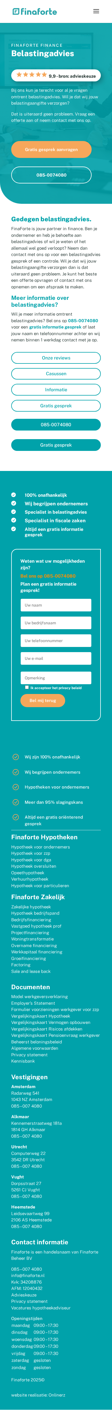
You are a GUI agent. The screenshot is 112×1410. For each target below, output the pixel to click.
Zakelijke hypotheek (31, 906)
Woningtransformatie (32, 938)
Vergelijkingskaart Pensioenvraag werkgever (55, 1035)
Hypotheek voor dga (31, 859)
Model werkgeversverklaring (39, 996)
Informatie (56, 389)
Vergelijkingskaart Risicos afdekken (46, 1028)
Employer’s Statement (33, 1003)
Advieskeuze (23, 1294)
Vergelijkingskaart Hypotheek (40, 1016)
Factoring (20, 964)
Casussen (56, 373)
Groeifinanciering (28, 958)
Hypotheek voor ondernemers (40, 846)
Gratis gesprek (56, 405)
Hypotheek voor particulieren (40, 885)
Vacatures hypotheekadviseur (41, 1307)
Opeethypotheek (27, 872)
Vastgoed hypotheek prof (36, 926)
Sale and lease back (31, 971)
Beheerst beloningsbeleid (36, 1041)
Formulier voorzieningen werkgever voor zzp (55, 1009)
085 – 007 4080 (26, 1106)
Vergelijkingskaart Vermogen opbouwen (50, 1022)
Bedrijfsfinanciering (31, 919)
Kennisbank (23, 1061)
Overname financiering (34, 945)
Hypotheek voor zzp (30, 853)
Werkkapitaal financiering (36, 951)
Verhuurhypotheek (29, 879)
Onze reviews (56, 358)
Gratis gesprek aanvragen (51, 149)
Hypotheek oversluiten (33, 866)
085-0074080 (51, 175)
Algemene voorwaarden (34, 1048)
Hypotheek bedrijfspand (35, 913)
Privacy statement (29, 1054)
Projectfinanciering (30, 932)
